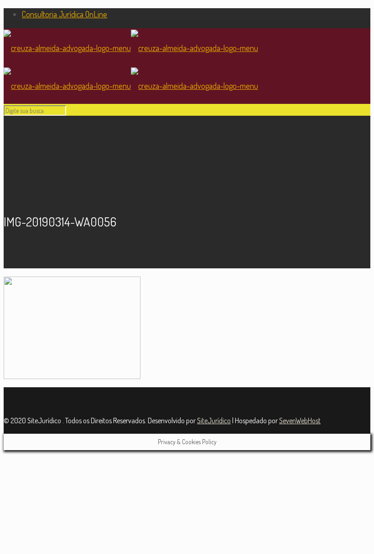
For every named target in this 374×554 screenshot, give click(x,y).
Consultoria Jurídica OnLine (64, 14)
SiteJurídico (214, 420)
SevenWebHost (300, 420)
